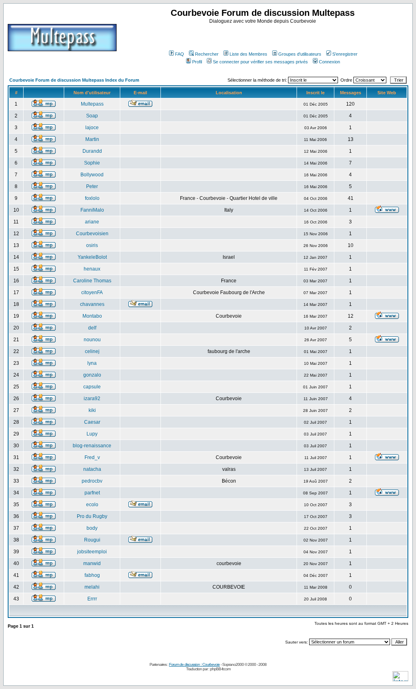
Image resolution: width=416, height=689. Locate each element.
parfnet (92, 493)
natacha (92, 469)
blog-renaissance (92, 445)
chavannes (92, 304)
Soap (92, 116)
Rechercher (207, 54)
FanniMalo (92, 210)
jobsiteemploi (92, 552)
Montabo (92, 316)
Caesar (92, 422)
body (92, 528)
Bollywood (92, 175)
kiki (92, 410)
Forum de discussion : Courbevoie (194, 664)
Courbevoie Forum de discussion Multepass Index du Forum (74, 80)
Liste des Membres (248, 54)
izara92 (92, 398)
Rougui (92, 540)
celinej (92, 351)
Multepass (92, 104)
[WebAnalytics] (400, 679)
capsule (92, 387)
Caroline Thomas (92, 281)
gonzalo (92, 375)
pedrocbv (92, 481)
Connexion (329, 61)
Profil (197, 61)
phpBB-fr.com (220, 669)
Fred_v (92, 457)
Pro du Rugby (92, 516)
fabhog (92, 575)
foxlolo (92, 198)
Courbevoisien (92, 233)
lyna (92, 363)
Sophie (92, 163)
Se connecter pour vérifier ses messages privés (260, 61)
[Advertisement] (264, 36)
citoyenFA (92, 292)
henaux (92, 269)
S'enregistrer (345, 54)
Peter (92, 186)
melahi (92, 587)
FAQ (179, 54)
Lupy (92, 434)
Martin (92, 139)
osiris (92, 245)
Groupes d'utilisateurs (299, 54)
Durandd (92, 151)
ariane (92, 222)
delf (92, 328)
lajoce (92, 127)
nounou (92, 339)
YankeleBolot (92, 257)
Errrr (92, 599)
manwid (92, 563)
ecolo (92, 504)
